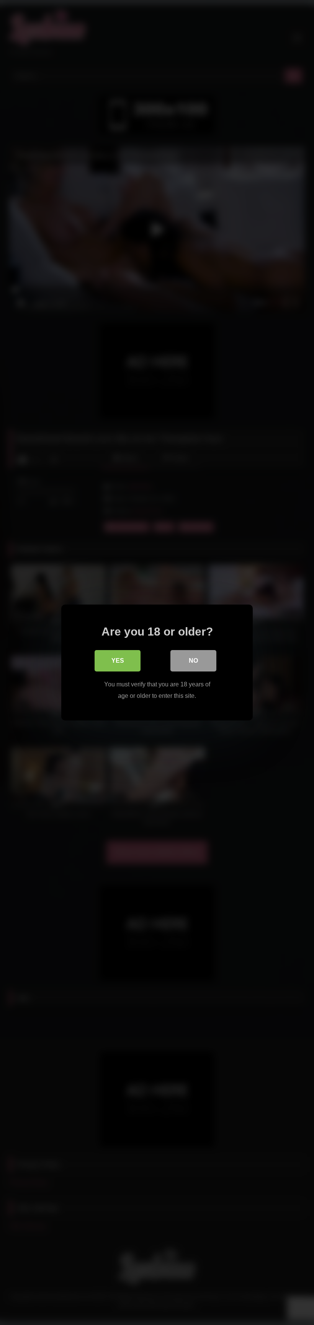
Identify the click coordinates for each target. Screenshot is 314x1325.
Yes (117, 660)
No (193, 660)
